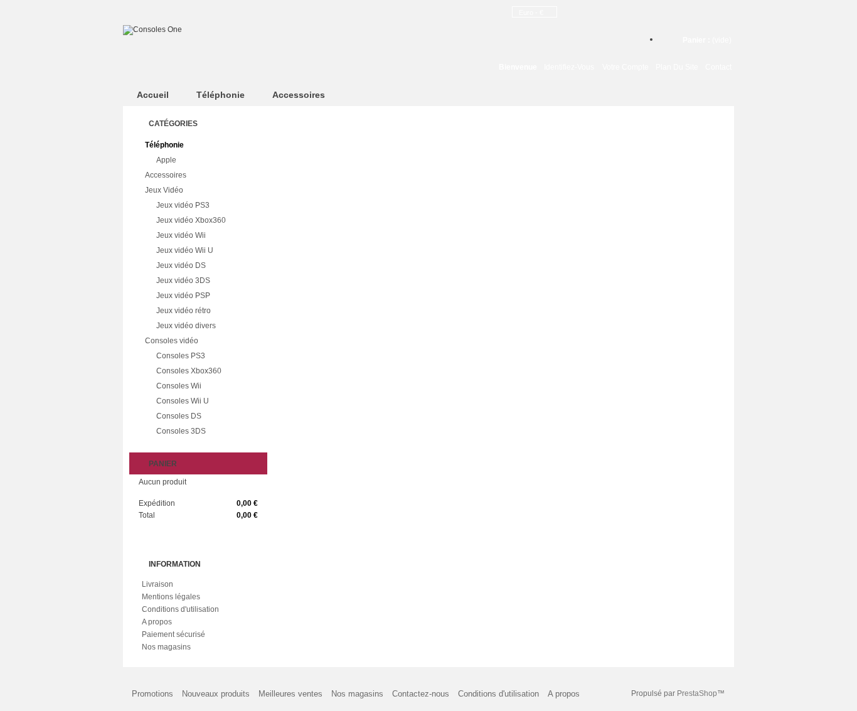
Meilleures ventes (290, 693)
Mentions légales (171, 596)
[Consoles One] (233, 30)
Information (175, 564)
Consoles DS (178, 416)
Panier (163, 463)
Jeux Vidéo (164, 190)
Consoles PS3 (180, 355)
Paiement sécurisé (173, 634)
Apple (166, 160)
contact (718, 67)
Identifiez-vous (569, 67)
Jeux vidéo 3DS (183, 280)
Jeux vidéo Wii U (184, 250)
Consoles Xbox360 (188, 370)
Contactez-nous (420, 693)
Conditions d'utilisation (180, 609)
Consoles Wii (178, 386)
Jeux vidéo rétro (183, 310)
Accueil (153, 95)
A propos (157, 621)
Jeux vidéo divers (186, 325)
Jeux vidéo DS (181, 265)
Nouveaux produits (216, 693)
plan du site (677, 67)
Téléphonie (220, 95)
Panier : (707, 40)
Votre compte (625, 67)
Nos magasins (166, 647)
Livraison (157, 584)
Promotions (152, 693)
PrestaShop (697, 693)
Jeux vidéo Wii (181, 235)
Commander (205, 530)
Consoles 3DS (181, 431)
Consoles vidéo (171, 340)
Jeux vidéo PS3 (183, 205)
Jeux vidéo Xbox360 (191, 220)
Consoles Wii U (182, 401)
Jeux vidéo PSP (183, 295)
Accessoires (298, 95)
